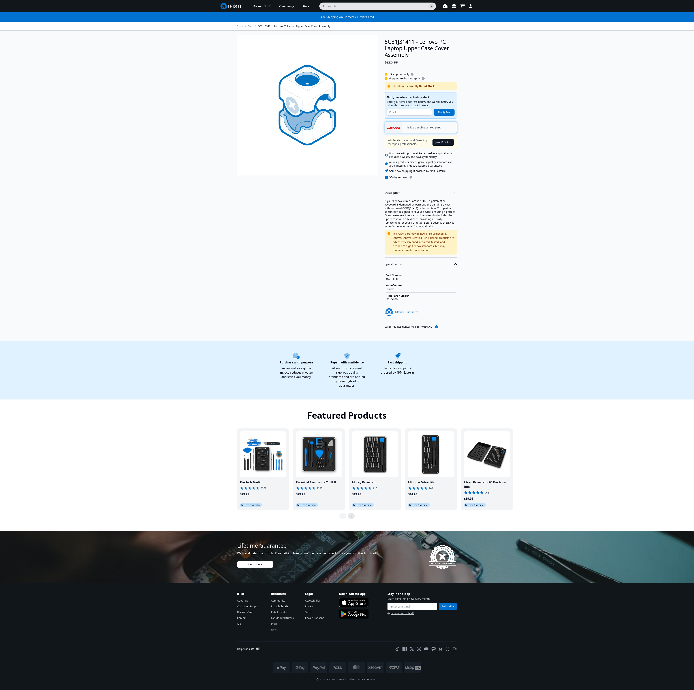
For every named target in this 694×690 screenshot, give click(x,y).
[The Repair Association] (455, 649)
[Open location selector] (454, 6)
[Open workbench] (445, 6)
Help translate (245, 649)
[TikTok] (397, 649)
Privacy (309, 606)
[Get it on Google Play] (353, 614)
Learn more (255, 564)
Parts (250, 26)
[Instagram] (419, 649)
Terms (308, 612)
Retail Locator (279, 612)
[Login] (471, 6)
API (239, 623)
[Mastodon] (433, 649)
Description (392, 193)
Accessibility (312, 600)
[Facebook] (404, 649)
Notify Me (444, 112)
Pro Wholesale (279, 606)
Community (278, 600)
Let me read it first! (402, 613)
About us (242, 600)
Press (274, 623)
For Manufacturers (282, 618)
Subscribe (448, 606)
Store (240, 26)
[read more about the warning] (436, 327)
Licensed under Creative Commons (356, 679)
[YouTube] (426, 649)
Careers (242, 618)
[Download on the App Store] (353, 602)
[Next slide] (351, 516)
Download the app (352, 594)
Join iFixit (443, 142)
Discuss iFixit (245, 612)
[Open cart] (462, 6)
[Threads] (447, 649)
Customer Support (248, 606)
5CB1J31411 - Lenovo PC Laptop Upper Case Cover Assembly (294, 26)
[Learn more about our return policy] (411, 177)
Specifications (394, 264)
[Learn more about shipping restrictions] (412, 74)
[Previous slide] (342, 516)
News (274, 629)
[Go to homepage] (232, 6)
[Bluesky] (440, 649)
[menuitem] (262, 6)
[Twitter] (412, 649)
